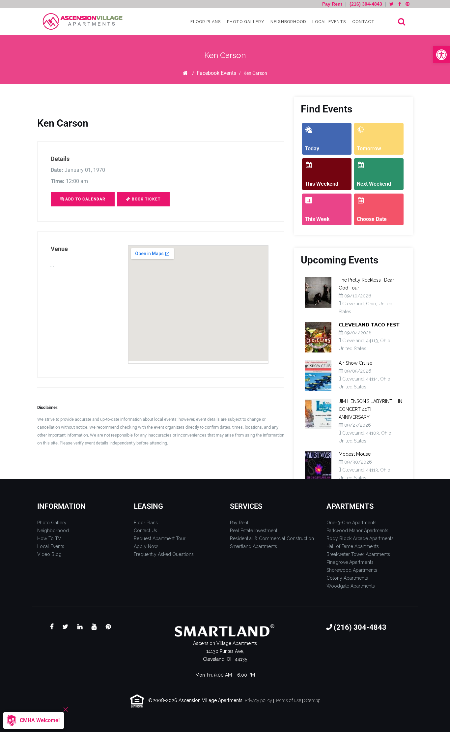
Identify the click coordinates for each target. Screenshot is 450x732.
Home (185, 73)
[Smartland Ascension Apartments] (83, 22)
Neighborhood (287, 21)
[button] (441, 54)
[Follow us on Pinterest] (407, 4)
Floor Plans (205, 21)
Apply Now (146, 546)
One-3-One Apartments (351, 522)
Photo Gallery (245, 21)
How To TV (49, 538)
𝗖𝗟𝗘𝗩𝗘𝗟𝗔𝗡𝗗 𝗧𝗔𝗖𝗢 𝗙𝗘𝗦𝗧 (369, 324)
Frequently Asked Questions (164, 554)
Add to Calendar (84, 199)
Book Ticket (145, 199)
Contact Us (145, 530)
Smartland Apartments (253, 546)
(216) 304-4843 (366, 4)
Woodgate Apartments (350, 586)
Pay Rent (333, 4)
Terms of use (288, 700)
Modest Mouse (355, 454)
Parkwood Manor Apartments (357, 530)
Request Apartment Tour (159, 538)
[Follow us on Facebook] (400, 4)
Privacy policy (258, 700)
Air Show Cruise (355, 363)
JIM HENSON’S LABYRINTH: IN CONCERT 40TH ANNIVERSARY (370, 409)
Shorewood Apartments (351, 570)
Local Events (328, 21)
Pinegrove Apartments (350, 562)
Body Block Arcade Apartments (360, 538)
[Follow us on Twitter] (391, 4)
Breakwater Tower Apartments (358, 554)
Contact (363, 21)
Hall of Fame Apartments (352, 546)
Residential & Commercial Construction (272, 538)
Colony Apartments (347, 578)
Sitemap (312, 700)
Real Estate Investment (253, 530)
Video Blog (49, 554)
